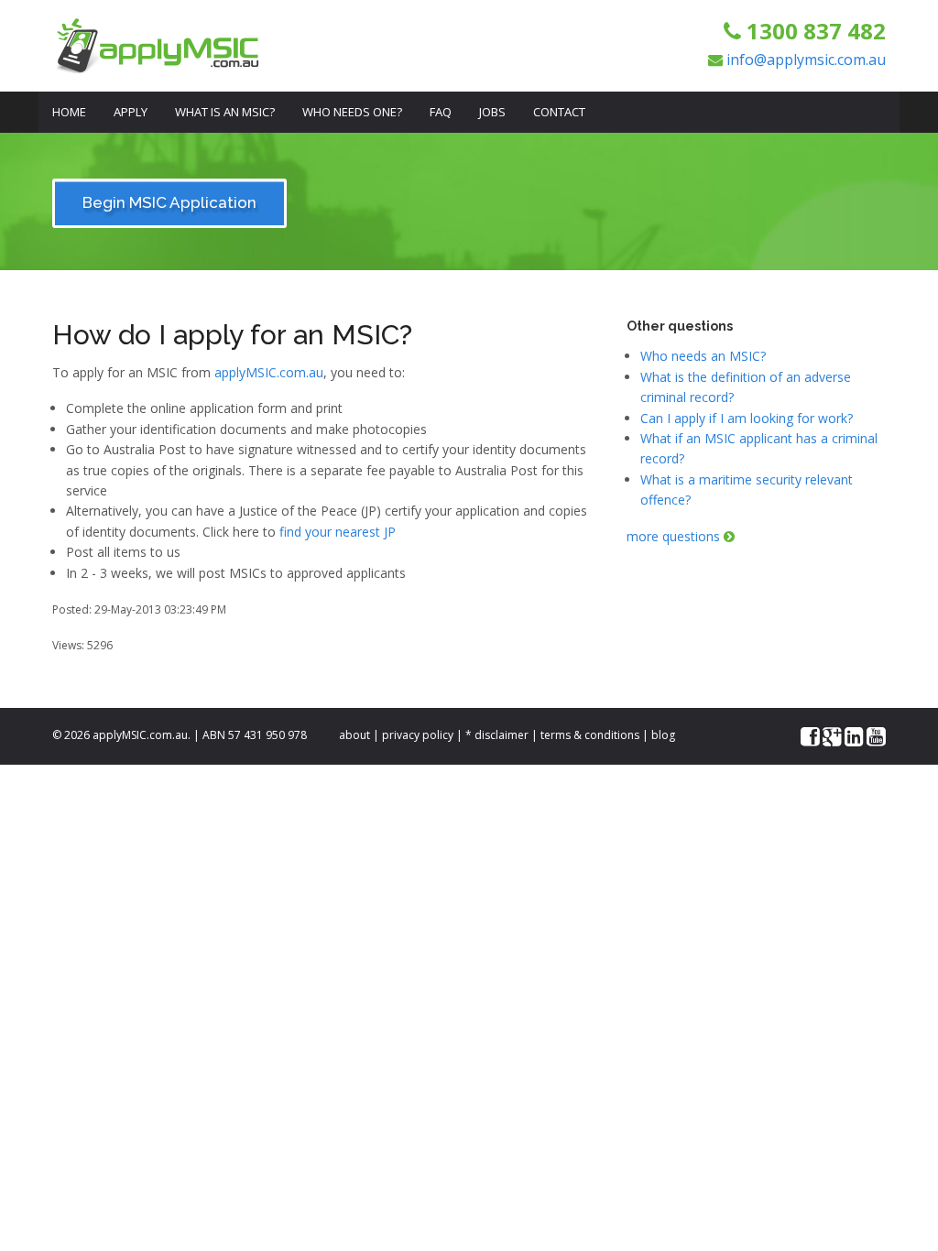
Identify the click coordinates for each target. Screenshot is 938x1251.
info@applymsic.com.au (806, 59)
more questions (675, 536)
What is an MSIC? (225, 111)
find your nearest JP (337, 531)
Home (69, 111)
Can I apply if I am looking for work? (746, 418)
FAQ (441, 111)
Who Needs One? (352, 111)
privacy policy (417, 735)
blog (663, 735)
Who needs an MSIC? (703, 355)
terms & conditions (589, 735)
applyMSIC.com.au (268, 372)
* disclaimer (497, 735)
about (354, 735)
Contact (559, 111)
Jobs (492, 111)
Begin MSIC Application (169, 202)
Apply (130, 111)
